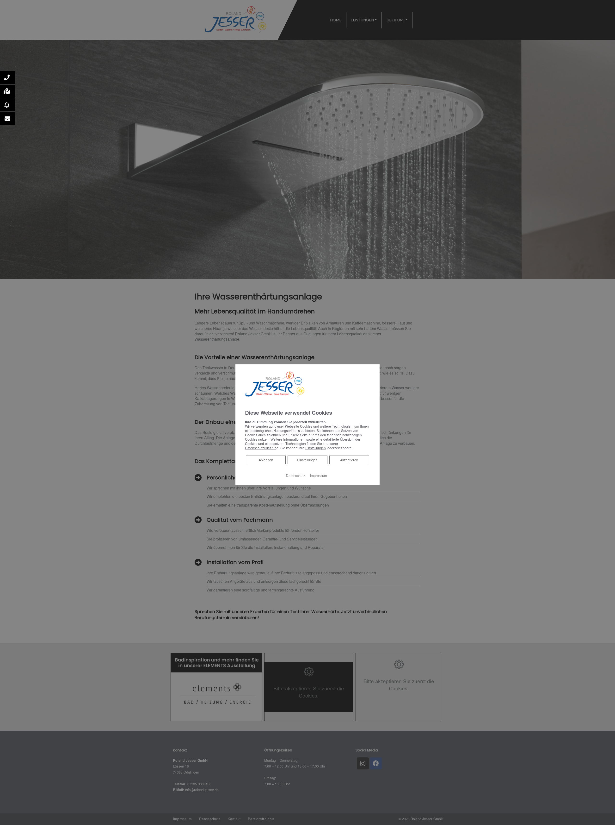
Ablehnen (265, 459)
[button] (7, 77)
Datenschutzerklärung (261, 447)
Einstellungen (307, 459)
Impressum (318, 475)
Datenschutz (295, 475)
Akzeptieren (349, 459)
